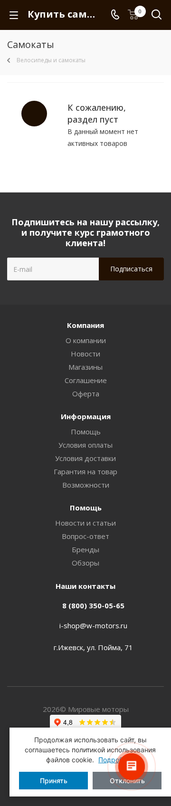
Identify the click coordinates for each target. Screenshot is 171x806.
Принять (53, 781)
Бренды (85, 549)
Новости (85, 353)
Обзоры (85, 562)
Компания (85, 325)
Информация (86, 416)
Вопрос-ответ (85, 536)
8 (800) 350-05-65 (93, 605)
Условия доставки (85, 458)
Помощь (86, 431)
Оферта (85, 393)
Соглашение (86, 380)
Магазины (85, 367)
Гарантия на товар (85, 471)
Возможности (85, 484)
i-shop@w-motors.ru (93, 625)
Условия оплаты (85, 445)
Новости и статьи (85, 523)
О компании (86, 340)
